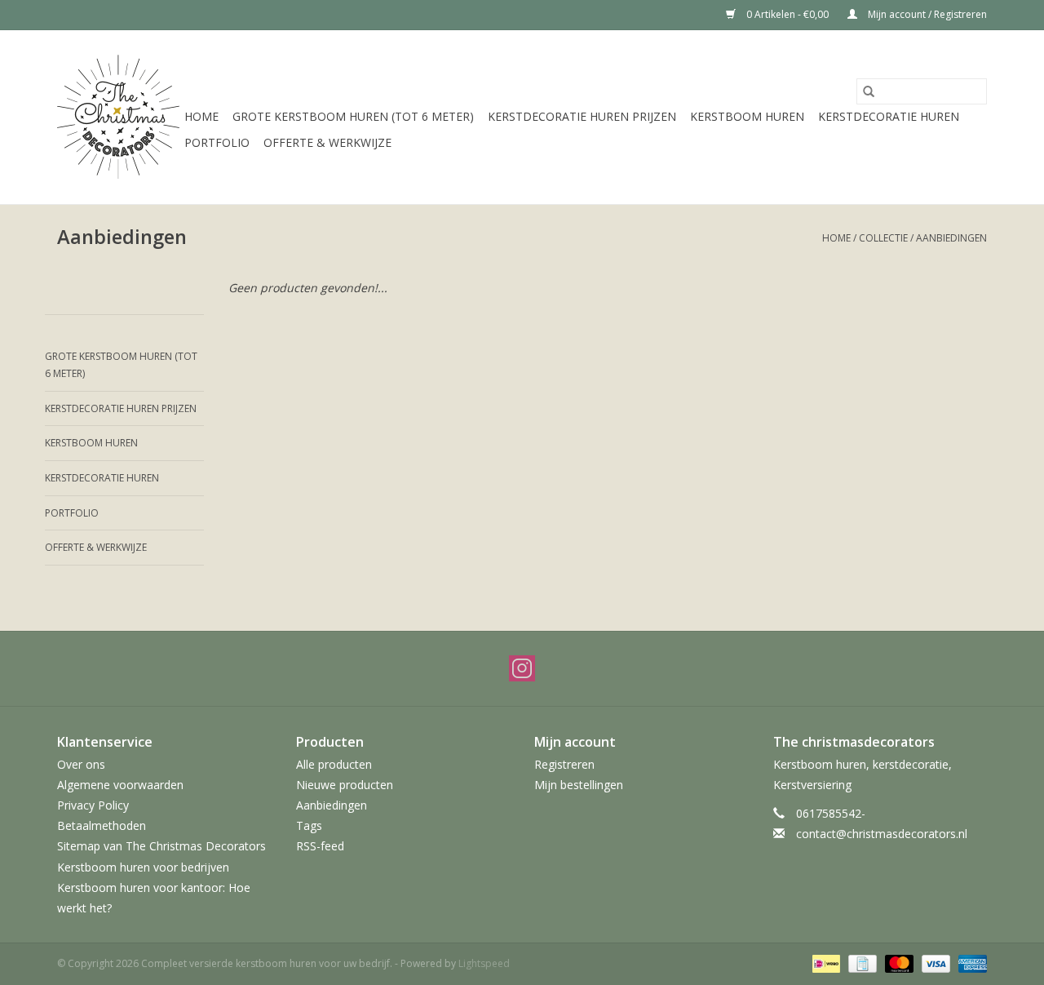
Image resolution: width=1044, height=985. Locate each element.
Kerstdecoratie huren (888, 116)
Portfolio (217, 142)
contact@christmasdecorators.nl (881, 833)
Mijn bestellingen (578, 784)
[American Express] (970, 962)
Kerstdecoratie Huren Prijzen (582, 116)
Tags (309, 825)
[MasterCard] (897, 962)
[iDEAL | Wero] (825, 962)
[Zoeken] (868, 91)
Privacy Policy (93, 805)
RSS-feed (320, 846)
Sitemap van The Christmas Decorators (161, 846)
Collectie (883, 238)
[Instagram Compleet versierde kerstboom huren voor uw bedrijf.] (522, 668)
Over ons (81, 764)
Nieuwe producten (344, 784)
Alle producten (334, 764)
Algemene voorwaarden (120, 784)
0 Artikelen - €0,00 (787, 14)
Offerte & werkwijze (327, 142)
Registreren (564, 764)
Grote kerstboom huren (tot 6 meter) (353, 116)
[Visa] (934, 962)
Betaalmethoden (101, 825)
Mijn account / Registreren (926, 14)
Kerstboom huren (747, 116)
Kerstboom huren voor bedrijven (143, 867)
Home (201, 116)
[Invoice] (860, 962)
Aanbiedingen (951, 238)
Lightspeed (484, 963)
